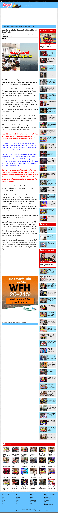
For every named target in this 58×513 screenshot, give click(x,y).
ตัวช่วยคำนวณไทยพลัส (49, 504)
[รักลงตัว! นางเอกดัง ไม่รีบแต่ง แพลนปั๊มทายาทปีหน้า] (15, 449)
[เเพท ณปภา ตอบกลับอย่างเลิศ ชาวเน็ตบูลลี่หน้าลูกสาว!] (43, 336)
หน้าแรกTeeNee (6, 34)
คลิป (4, 498)
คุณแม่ (32, 497)
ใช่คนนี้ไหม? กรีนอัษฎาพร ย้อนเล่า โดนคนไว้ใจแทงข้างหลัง (51, 60)
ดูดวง (32, 503)
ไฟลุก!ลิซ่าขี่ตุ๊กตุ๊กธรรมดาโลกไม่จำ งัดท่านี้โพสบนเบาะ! (51, 285)
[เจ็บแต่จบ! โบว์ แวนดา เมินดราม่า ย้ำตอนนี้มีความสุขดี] (6, 460)
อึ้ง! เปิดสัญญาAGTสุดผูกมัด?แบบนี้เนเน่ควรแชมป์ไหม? (51, 53)
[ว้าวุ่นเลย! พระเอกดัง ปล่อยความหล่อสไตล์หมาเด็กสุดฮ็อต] (43, 357)
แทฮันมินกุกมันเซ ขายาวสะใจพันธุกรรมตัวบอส (51, 371)
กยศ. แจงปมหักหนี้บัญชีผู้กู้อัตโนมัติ (51, 243)
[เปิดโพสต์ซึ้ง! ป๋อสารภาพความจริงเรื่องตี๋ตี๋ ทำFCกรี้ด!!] (51, 460)
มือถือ (18, 500)
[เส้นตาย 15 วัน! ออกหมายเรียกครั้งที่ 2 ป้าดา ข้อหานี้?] (43, 204)
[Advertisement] (29, 16)
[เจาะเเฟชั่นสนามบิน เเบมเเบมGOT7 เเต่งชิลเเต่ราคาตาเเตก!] (43, 293)
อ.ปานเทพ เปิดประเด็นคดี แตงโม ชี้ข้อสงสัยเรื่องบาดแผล (51, 125)
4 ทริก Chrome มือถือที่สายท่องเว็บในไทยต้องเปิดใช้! (24, 476)
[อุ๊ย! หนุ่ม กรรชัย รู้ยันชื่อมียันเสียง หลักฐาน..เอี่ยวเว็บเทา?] (43, 197)
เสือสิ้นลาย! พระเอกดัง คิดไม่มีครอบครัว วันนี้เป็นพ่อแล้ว (6, 454)
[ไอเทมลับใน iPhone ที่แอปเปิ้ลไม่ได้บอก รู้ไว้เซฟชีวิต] (51, 449)
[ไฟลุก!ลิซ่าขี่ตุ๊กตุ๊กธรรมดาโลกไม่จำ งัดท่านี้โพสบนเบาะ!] (43, 286)
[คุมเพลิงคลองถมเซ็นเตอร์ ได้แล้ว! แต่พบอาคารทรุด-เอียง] (43, 146)
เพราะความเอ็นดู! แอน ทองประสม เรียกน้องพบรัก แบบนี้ (6, 487)
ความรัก (32, 494)
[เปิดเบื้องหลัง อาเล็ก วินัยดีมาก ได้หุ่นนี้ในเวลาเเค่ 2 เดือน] (43, 300)
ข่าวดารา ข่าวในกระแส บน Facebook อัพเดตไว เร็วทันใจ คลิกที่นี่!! (14, 322)
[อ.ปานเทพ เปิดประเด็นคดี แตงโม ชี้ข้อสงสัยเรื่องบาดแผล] (43, 125)
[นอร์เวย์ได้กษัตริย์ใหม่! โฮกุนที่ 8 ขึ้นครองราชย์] (15, 471)
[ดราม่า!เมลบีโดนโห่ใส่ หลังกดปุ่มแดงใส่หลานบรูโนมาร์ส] (43, 161)
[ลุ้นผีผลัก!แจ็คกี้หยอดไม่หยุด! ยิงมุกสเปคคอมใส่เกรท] (43, 429)
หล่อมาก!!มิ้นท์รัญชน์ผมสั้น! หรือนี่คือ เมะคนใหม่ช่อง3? (51, 307)
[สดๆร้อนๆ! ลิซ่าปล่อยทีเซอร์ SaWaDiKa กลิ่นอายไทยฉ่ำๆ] (43, 379)
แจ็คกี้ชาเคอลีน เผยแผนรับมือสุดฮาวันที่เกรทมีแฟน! (33, 487)
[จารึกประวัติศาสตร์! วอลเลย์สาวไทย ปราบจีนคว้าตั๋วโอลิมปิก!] (48, 38)
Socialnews (37, 1)
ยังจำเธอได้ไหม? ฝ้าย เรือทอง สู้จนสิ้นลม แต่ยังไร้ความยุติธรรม (51, 182)
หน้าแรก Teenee (6, 494)
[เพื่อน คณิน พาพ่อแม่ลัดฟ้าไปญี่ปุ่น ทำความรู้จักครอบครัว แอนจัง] (43, 393)
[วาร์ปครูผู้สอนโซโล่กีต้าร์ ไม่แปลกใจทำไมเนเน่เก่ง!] (43, 168)
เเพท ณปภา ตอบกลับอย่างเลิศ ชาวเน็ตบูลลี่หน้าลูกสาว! (51, 336)
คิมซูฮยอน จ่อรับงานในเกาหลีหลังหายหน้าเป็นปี (6, 476)
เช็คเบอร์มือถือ (33, 501)
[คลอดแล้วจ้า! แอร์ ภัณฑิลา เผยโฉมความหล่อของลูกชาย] (43, 329)
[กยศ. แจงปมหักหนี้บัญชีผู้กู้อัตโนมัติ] (43, 244)
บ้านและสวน (33, 500)
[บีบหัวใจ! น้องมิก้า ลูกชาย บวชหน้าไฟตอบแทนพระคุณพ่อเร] (43, 436)
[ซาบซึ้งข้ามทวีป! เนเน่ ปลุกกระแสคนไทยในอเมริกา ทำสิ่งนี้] (43, 211)
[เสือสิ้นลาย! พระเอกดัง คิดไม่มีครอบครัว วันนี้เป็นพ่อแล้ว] (6, 449)
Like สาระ (18, 1)
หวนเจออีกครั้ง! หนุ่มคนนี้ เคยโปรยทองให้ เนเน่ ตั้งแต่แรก (51, 386)
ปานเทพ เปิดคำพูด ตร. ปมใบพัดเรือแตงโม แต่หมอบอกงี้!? (51, 82)
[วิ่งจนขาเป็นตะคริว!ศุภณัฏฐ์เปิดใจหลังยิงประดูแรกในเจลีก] (24, 482)
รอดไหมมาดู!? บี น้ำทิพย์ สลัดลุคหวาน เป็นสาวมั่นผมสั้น (51, 271)
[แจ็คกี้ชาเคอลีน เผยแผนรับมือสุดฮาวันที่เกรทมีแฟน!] (33, 482)
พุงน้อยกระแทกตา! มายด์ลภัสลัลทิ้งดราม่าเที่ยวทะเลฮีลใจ (51, 321)
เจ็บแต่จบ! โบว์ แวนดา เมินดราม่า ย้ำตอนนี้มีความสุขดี (6, 465)
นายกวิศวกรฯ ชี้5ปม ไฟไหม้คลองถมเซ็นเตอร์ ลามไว (51, 67)
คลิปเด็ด (14, 1)
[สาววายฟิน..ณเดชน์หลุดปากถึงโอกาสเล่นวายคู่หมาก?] (33, 449)
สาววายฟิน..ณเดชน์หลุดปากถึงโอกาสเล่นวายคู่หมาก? (33, 454)
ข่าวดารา (4, 1)
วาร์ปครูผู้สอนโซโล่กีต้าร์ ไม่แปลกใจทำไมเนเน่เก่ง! (51, 167)
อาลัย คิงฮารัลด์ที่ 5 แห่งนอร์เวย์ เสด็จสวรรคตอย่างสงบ (51, 189)
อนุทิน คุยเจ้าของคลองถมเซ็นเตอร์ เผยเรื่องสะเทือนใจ (51, 88)
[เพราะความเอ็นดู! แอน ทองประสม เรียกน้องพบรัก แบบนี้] (6, 482)
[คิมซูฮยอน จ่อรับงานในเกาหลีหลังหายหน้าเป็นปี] (6, 471)
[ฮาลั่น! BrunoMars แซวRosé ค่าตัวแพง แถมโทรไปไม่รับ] (42, 460)
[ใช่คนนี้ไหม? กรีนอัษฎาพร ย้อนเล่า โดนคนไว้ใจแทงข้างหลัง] (43, 60)
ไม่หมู (26, 1)
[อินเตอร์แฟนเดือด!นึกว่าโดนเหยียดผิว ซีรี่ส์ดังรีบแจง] (15, 482)
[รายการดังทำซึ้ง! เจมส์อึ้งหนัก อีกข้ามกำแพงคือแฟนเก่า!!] (43, 350)
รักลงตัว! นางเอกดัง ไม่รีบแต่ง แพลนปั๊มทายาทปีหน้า (15, 454)
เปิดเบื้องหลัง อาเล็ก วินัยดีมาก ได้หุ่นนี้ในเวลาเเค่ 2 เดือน (51, 300)
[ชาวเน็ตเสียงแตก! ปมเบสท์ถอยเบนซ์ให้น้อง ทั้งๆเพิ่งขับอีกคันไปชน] (43, 96)
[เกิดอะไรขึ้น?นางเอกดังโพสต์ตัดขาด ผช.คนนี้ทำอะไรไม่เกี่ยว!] (43, 110)
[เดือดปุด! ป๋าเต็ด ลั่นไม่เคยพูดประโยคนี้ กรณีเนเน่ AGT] (43, 75)
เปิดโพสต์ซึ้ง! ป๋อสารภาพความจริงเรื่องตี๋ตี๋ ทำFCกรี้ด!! (51, 465)
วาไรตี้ (4, 500)
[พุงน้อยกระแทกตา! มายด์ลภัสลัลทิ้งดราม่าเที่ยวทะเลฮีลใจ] (43, 322)
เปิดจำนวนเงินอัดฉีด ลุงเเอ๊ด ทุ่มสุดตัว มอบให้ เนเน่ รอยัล (51, 139)
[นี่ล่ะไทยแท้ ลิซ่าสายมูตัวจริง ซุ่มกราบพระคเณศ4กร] (43, 365)
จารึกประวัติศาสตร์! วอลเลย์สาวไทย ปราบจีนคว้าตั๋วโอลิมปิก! (47, 46)
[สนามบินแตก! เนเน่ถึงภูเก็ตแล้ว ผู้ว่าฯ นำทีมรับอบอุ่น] (33, 460)
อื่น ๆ (46, 1)
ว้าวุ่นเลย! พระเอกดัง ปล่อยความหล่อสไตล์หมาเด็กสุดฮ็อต (51, 357)
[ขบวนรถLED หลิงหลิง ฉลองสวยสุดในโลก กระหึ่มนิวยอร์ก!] (24, 449)
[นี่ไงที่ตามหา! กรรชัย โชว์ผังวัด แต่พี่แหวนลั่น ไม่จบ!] (42, 471)
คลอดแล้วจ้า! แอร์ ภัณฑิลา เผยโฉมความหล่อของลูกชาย (51, 328)
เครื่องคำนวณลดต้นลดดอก (49, 494)
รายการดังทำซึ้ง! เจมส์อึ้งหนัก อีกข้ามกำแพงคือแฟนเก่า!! (51, 350)
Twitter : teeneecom (41, 510)
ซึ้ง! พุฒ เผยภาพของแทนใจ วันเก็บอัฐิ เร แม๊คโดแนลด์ (51, 343)
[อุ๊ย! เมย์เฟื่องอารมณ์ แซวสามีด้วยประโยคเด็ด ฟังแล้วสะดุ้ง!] (48, 257)
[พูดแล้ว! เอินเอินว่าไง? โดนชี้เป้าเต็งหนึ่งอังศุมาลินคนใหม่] (42, 449)
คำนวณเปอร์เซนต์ (48, 497)
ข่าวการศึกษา (17, 34)
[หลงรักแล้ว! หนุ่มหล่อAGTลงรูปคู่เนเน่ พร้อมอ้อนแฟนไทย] (43, 314)
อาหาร (30, 1)
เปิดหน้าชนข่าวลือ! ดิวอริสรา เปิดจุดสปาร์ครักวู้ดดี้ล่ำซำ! (51, 175)
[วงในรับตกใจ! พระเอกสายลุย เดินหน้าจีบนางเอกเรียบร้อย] (43, 278)
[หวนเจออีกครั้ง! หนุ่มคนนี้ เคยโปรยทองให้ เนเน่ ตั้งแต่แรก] (43, 386)
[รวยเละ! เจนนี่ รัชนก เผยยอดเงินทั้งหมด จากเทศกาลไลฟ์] (33, 471)
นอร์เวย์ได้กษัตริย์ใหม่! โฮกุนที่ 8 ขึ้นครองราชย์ (15, 476)
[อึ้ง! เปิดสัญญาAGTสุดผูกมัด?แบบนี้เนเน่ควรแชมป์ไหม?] (43, 53)
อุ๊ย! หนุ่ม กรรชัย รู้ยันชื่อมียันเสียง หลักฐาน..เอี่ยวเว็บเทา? (51, 196)
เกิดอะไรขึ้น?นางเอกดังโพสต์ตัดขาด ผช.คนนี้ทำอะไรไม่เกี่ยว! (51, 110)
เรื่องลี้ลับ (18, 498)
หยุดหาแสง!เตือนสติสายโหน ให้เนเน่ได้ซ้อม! (51, 103)
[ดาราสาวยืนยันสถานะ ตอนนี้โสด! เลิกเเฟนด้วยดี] (43, 118)
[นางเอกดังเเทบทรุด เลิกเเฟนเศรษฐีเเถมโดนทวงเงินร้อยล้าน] (43, 218)
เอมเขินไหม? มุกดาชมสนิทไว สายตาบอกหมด (15, 465)
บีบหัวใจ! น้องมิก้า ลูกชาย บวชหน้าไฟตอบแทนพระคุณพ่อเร (51, 436)
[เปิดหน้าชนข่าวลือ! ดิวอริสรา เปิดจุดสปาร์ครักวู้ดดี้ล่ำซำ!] (43, 175)
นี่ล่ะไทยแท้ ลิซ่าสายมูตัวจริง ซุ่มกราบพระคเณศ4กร (51, 364)
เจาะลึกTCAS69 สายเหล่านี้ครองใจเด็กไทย (51, 229)
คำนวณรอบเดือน (48, 501)
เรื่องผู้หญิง (19, 503)
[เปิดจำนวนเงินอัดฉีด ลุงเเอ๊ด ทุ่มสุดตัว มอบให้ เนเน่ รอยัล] (43, 139)
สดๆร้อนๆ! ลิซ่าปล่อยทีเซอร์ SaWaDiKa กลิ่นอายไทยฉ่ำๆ (51, 379)
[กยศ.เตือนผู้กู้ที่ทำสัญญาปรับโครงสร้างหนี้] (43, 237)
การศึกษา (42, 1)
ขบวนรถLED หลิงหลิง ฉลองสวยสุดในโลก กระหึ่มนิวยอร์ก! (24, 454)
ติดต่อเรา (50, 510)
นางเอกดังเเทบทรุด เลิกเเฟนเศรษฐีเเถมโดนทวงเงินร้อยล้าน (51, 218)
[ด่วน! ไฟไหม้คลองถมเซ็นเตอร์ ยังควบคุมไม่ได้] (43, 154)
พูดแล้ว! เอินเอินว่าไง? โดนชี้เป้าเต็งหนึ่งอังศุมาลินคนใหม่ (42, 454)
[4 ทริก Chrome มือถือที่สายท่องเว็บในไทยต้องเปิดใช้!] (24, 471)
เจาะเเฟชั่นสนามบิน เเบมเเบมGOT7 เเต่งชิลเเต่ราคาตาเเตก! (51, 292)
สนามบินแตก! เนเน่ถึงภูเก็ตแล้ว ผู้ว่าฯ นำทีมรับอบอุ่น (33, 465)
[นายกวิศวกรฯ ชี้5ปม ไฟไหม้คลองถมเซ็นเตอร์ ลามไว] (43, 68)
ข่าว (3, 497)
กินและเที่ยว (19, 501)
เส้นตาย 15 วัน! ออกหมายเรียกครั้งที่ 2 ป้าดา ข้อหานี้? (51, 203)
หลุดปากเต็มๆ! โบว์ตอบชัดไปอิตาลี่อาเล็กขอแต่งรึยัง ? (24, 465)
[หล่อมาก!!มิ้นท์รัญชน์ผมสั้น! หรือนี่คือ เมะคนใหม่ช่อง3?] (43, 307)
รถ (17, 494)
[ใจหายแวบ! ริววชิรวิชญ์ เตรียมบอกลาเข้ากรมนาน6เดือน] (42, 482)
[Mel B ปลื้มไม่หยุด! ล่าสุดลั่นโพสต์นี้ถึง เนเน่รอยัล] (43, 422)
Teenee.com (33, 509)
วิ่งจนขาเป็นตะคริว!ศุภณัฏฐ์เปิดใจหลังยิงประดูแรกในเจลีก (24, 487)
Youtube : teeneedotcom (11, 510)
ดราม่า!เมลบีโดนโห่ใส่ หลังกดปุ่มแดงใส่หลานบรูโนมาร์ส (51, 160)
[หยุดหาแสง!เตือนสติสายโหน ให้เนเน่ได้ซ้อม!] (43, 103)
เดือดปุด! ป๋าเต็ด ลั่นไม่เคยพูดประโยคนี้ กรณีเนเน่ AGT (51, 74)
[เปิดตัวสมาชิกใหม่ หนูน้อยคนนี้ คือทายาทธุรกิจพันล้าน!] (43, 415)
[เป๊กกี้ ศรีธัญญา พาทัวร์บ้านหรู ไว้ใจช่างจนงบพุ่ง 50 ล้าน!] (43, 408)
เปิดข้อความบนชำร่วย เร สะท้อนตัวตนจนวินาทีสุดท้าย (51, 400)
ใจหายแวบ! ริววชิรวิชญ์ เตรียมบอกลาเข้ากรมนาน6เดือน (42, 487)
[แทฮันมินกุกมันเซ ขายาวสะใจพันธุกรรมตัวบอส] (43, 372)
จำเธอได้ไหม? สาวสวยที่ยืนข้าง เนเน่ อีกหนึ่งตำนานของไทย (51, 476)
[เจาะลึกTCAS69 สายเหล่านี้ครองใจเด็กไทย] (43, 230)
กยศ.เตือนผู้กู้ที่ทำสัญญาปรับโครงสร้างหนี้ (51, 236)
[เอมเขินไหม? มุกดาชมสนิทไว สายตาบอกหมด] (15, 460)
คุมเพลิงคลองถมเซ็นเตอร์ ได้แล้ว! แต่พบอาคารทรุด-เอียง (51, 146)
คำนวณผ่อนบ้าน (48, 498)
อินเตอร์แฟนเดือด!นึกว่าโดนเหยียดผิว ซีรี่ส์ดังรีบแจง (15, 487)
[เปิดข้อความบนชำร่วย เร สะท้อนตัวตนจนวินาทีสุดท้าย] (43, 401)
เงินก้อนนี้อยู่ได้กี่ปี (48, 503)
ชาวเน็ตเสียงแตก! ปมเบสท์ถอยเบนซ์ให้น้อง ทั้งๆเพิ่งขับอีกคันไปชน (51, 96)
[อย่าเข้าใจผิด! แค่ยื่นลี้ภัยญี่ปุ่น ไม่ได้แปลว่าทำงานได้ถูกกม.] (51, 482)
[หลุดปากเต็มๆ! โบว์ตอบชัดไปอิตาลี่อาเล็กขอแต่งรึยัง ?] (24, 460)
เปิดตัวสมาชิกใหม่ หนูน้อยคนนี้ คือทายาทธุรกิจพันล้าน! (51, 415)
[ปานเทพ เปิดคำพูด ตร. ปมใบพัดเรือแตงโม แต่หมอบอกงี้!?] (43, 82)
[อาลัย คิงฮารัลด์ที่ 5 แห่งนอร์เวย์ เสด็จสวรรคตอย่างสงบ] (43, 189)
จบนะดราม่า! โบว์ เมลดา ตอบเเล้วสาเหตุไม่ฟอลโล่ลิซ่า (51, 132)
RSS (47, 510)
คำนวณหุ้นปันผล (48, 500)
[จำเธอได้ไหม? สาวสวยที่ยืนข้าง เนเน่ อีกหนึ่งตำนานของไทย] (51, 471)
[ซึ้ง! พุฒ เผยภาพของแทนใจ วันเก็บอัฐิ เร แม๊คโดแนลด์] (43, 343)
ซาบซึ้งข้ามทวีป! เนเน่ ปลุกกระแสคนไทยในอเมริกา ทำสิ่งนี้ (51, 211)
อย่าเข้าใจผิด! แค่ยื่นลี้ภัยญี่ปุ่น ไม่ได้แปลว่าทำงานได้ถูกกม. (51, 487)
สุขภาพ (4, 503)
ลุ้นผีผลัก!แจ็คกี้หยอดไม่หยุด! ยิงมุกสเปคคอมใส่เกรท (51, 429)
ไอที (31, 498)
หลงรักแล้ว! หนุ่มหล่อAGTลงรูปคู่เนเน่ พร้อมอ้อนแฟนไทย (51, 314)
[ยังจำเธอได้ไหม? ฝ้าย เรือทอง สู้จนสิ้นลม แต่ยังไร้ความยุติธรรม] (43, 182)
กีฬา (22, 1)
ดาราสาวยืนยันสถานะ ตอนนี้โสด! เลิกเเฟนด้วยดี (51, 117)
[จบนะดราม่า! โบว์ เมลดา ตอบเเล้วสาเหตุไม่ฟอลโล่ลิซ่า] (43, 132)
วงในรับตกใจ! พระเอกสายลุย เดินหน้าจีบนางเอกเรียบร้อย (51, 278)
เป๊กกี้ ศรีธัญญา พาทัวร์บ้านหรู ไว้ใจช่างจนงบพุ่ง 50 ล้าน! (51, 407)
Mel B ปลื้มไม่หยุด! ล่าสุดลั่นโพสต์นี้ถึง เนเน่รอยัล (51, 422)
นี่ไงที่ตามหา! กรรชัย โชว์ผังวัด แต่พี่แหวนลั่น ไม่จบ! (42, 476)
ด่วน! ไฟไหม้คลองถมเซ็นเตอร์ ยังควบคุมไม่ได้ (51, 153)
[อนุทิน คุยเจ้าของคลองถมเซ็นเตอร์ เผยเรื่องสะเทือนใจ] (43, 89)
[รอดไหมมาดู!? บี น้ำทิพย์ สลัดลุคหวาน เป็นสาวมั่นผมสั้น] (43, 271)
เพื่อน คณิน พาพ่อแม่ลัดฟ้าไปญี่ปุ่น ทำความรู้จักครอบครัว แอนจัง (51, 393)
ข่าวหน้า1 (9, 1)
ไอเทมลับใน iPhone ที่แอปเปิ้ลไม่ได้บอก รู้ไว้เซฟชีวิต (51, 454)
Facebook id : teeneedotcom (31, 510)
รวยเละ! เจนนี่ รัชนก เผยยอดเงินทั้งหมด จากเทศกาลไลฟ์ (33, 476)
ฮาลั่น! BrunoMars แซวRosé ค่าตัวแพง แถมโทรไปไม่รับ (42, 465)
